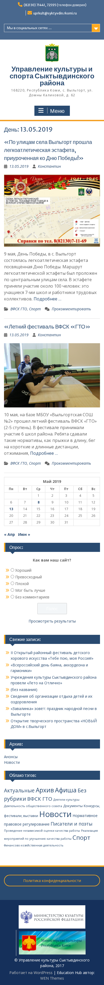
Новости (12, 762)
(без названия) (24, 689)
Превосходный (28, 576)
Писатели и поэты (72, 823)
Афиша (66, 789)
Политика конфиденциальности (52, 880)
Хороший (23, 570)
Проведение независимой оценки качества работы (42, 831)
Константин (49, 166)
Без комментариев (32, 597)
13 (11, 509)
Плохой (22, 583)
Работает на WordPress (31, 972)
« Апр (9, 534)
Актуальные (19, 790)
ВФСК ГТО (18, 308)
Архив (45, 790)
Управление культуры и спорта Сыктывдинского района (52, 75)
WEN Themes (52, 978)
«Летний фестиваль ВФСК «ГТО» (47, 326)
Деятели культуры (66, 799)
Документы (73, 805)
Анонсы (11, 756)
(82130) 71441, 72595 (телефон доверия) (55, 5)
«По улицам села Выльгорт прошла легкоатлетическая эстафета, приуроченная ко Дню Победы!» (48, 150)
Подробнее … (47, 299)
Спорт (35, 308)
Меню (57, 111)
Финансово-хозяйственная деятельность (33, 845)
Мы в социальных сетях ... (29, 27)
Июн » (24, 534)
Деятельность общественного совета (33, 806)
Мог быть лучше (30, 590)
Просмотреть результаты (52, 621)
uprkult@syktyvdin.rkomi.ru (55, 13)
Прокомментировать (71, 308)
